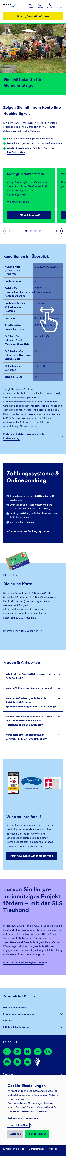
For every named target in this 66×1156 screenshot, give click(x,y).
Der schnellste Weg (14, 1007)
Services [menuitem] (8, 1074)
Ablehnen (15, 1133)
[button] (26, 231)
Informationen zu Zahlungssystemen (28, 531)
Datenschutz (15, 1117)
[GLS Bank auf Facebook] (17, 1062)
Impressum (31, 1117)
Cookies (20, 1107)
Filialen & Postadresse (16, 1027)
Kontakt (7, 1020)
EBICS (38, 495)
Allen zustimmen (37, 1133)
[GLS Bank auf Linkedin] (48, 1051)
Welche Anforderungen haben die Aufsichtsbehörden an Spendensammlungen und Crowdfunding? (31, 702)
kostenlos (40, 336)
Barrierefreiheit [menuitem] (36, 1149)
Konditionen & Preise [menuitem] (13, 1149)
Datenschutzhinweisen (33, 1111)
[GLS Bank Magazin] (7, 1051)
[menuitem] (30, 6)
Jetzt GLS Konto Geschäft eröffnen (31, 855)
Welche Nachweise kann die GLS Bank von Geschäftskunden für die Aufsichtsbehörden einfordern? (29, 720)
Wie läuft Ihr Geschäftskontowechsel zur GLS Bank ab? (30, 676)
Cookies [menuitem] (53, 1149)
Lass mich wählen (18, 1125)
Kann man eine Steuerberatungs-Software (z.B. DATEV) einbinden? (26, 736)
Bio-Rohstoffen (16, 152)
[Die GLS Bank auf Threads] (38, 1051)
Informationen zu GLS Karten (20, 630)
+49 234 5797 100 (29, 214)
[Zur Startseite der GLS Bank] (9, 5)
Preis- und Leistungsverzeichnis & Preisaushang (23, 436)
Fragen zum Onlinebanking (18, 1014)
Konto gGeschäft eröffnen (33, 16)
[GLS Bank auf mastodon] (17, 1051)
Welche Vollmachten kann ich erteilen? (29, 688)
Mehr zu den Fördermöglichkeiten (23, 962)
